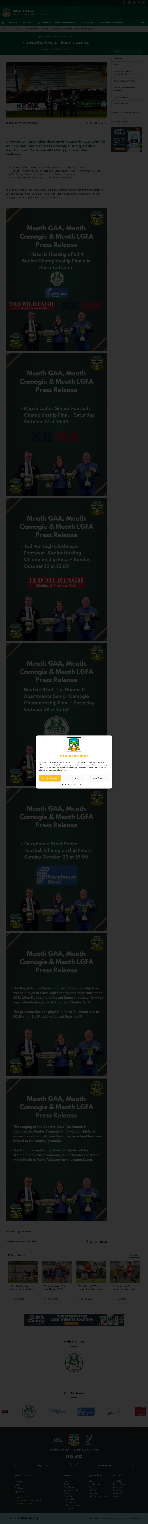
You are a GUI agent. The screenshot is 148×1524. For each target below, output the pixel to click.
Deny (74, 778)
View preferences (97, 778)
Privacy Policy (79, 785)
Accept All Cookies (50, 778)
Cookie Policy (67, 785)
